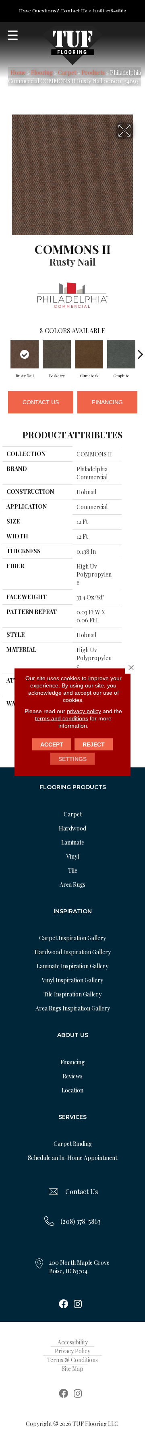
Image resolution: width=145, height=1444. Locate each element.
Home (18, 72)
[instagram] (78, 1304)
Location (72, 1090)
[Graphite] (121, 354)
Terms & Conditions (72, 1360)
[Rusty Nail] (24, 354)
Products (93, 72)
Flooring (42, 72)
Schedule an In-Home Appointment (72, 1158)
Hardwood (72, 828)
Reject (94, 744)
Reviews (72, 1076)
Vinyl (72, 856)
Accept (51, 744)
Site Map (72, 1368)
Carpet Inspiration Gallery (72, 938)
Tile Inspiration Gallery (73, 994)
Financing (107, 402)
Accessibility (73, 1342)
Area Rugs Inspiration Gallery (72, 1008)
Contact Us (41, 402)
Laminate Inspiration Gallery (72, 966)
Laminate (72, 842)
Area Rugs (72, 884)
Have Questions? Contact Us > (55, 10)
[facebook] (63, 1304)
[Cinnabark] (89, 354)
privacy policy (84, 711)
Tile (72, 870)
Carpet (67, 72)
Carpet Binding (73, 1143)
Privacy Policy (72, 1351)
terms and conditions (61, 718)
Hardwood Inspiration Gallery (73, 952)
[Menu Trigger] (13, 35)
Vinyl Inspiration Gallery (72, 980)
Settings (72, 759)
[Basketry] (57, 354)
